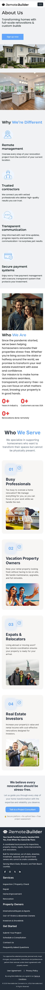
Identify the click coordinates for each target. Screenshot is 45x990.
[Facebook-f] (5, 872)
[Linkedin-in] (20, 872)
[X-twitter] (15, 872)
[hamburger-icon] (40, 4)
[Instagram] (10, 872)
